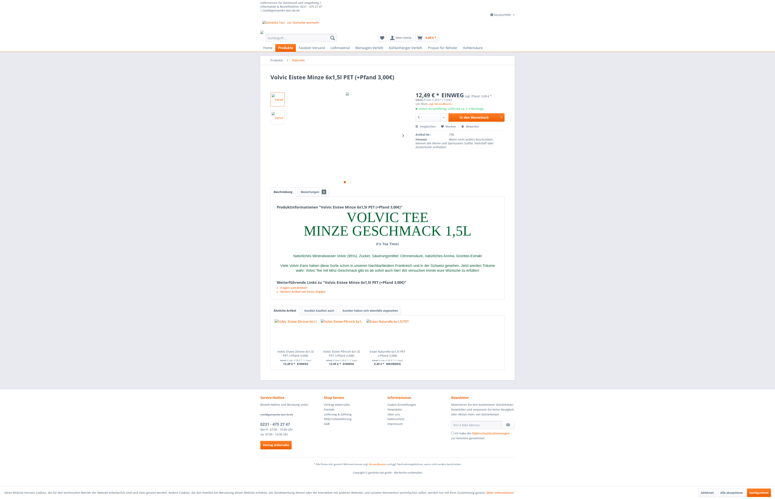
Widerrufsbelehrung (338, 419)
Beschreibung (283, 192)
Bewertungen (313, 192)
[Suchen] (332, 38)
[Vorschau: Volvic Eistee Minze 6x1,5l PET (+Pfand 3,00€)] (277, 99)
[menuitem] (301, 38)
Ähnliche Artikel (285, 310)
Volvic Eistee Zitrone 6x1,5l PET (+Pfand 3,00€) (296, 353)
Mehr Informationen (500, 493)
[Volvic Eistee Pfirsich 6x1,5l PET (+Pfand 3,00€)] (342, 333)
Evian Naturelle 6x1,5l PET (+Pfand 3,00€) (387, 353)
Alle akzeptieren (731, 493)
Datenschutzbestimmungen (491, 433)
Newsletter (395, 409)
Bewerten (472, 126)
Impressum (395, 424)
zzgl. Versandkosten (440, 104)
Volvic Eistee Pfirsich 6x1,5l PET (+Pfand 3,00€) (341, 353)
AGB (327, 424)
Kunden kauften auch (319, 310)
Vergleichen (427, 126)
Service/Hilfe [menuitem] (502, 15)
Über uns (394, 414)
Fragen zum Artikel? (293, 288)
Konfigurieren (759, 493)
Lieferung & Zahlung (338, 414)
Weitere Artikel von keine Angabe (303, 292)
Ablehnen (707, 493)
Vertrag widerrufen (276, 445)
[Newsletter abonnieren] (508, 425)
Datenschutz (396, 419)
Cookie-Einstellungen (402, 405)
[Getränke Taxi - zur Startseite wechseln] (290, 26)
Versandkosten (377, 464)
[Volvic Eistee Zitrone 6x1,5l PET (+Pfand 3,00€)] (296, 333)
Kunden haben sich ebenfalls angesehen (370, 310)
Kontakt (329, 409)
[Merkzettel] (382, 38)
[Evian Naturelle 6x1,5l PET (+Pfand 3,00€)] (387, 333)
